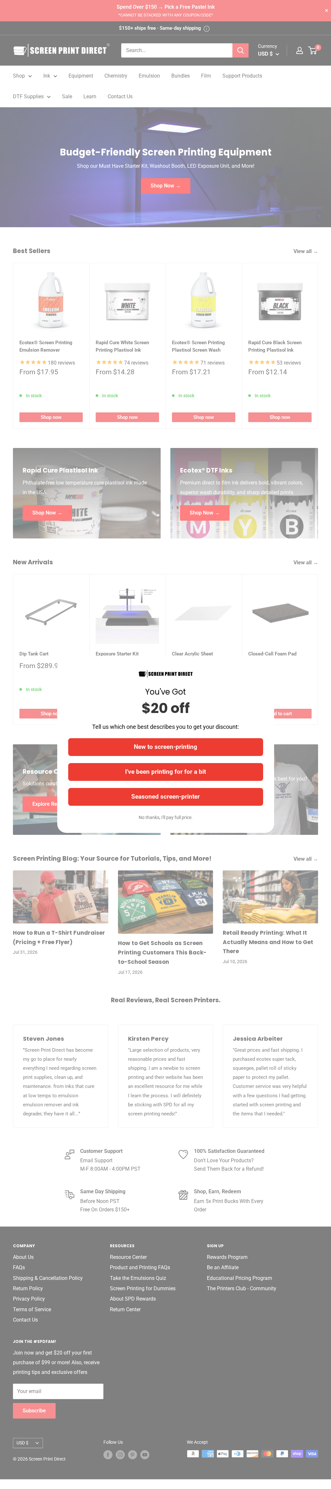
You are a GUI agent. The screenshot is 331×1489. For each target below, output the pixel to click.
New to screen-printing (165, 746)
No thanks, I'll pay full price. (166, 817)
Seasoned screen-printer (165, 796)
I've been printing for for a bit (165, 771)
